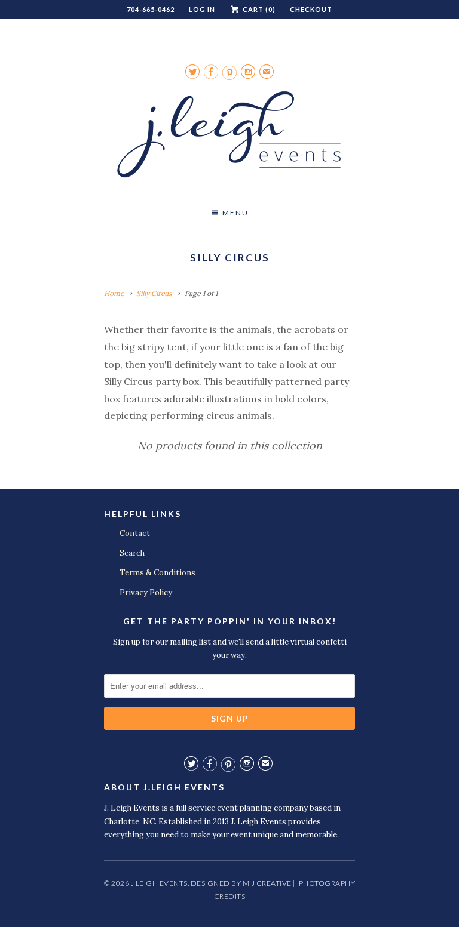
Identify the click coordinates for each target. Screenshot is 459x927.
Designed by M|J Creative (241, 883)
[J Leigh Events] (229, 139)
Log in (202, 9)
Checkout (311, 9)
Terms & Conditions (157, 573)
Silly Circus (230, 257)
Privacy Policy (146, 592)
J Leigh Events (159, 883)
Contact (135, 533)
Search (132, 553)
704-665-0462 (151, 9)
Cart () (258, 9)
